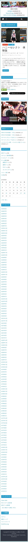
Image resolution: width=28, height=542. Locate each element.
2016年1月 (4, 474)
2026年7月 (4, 211)
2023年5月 (4, 286)
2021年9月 (4, 323)
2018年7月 (4, 401)
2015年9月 (4, 481)
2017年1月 (4, 445)
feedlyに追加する (11, 89)
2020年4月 (4, 355)
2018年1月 (4, 415)
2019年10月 (4, 367)
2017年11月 (4, 420)
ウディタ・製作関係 (6, 155)
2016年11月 (4, 450)
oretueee (14, 53)
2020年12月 (4, 340)
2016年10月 (4, 452)
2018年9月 (4, 396)
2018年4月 (4, 408)
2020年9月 (4, 347)
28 (24, 193)
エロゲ (5, 55)
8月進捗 (10, 11)
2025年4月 (4, 245)
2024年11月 (4, 252)
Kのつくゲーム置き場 (6, 503)
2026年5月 (4, 216)
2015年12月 (4, 476)
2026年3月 (4, 221)
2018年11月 (4, 391)
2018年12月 (4, 389)
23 (6, 193)
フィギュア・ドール (6, 158)
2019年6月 (4, 374)
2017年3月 (4, 440)
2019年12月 (4, 362)
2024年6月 (4, 260)
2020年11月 (4, 342)
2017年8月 (4, 428)
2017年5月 (4, 435)
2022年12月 (4, 299)
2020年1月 (4, 359)
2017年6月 (4, 432)
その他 (3, 175)
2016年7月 (4, 459)
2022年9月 (4, 303)
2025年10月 (4, 233)
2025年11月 (4, 230)
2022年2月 (4, 316)
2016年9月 (4, 454)
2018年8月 (4, 398)
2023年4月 (4, 289)
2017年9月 (4, 425)
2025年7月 (4, 240)
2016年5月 (4, 464)
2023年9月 (4, 277)
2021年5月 (4, 330)
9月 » (6, 200)
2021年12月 (4, 318)
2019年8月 (4, 369)
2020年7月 (4, 350)
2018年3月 (4, 411)
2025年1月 (4, 250)
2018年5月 (4, 406)
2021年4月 (4, 333)
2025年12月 (4, 228)
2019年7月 (4, 372)
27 (21, 193)
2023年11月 (4, 274)
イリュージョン (17, 55)
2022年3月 (4, 313)
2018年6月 (4, 403)
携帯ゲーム (5, 165)
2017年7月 (4, 430)
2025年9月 (4, 235)
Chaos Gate (4, 500)
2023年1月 (4, 296)
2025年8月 (4, 238)
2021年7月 (4, 328)
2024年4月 (4, 265)
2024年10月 (4, 255)
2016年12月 (4, 447)
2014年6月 (4, 488)
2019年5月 (4, 376)
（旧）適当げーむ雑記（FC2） (8, 507)
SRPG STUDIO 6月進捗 (9, 15)
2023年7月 (4, 282)
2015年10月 (4, 479)
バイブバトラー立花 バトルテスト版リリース (12, 142)
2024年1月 (4, 269)
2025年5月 (4, 243)
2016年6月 (4, 462)
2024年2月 (4, 267)
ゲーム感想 (11, 44)
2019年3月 (4, 381)
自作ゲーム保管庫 (5, 505)
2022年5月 (4, 311)
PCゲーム (5, 44)
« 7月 (2, 200)
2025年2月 (4, 247)
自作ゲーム (4, 153)
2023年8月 (4, 279)
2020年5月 (4, 352)
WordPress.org (5, 524)
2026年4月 (4, 218)
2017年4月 (4, 437)
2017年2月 (4, 442)
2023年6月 (4, 284)
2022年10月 (4, 301)
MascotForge (10, 13)
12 (17, 187)
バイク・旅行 (4, 172)
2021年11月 (4, 320)
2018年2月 (4, 413)
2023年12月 (4, 272)
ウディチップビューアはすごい (8, 137)
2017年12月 (4, 418)
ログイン (3, 516)
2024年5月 (4, 262)
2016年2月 (4, 471)
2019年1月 (4, 386)
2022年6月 (4, 308)
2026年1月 (4, 226)
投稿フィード (4, 519)
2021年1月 (4, 338)
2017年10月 (4, 423)
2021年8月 (4, 325)
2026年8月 (4, 209)
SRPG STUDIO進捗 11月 (7, 132)
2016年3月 (4, 469)
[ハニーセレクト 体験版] (14, 29)
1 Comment (21, 53)
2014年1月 (4, 491)
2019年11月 (4, 364)
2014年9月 (4, 486)
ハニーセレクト (10, 55)
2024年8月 (4, 257)
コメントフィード (5, 521)
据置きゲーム (6, 162)
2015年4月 (4, 484)
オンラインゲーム (7, 169)
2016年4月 (4, 467)
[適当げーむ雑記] (3, 19)
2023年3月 (4, 291)
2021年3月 (4, 335)
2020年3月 (4, 357)
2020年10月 (4, 345)
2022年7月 (4, 306)
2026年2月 (4, 223)
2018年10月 (4, 394)
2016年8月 (4, 457)
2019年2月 (4, 384)
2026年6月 (4, 213)
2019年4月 (4, 379)
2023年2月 (4, 294)
